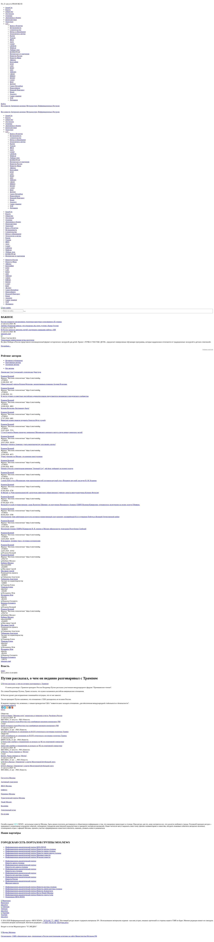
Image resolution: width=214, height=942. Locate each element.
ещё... (7, 24)
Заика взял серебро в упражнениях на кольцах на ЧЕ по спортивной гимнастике (31, 746)
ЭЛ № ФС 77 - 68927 (51, 920)
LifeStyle (13, 46)
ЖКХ (12, 40)
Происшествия (11, 20)
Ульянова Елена (7, 587)
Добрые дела (15, 50)
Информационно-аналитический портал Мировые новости (27, 855)
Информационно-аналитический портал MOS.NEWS (25, 847)
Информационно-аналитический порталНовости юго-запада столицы (20, 866)
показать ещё (6, 334)
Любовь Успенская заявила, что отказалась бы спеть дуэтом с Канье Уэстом (30, 326)
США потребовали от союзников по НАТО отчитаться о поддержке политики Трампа (34, 736)
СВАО (12, 74)
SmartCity (8, 8)
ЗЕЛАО (13, 84)
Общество (9, 12)
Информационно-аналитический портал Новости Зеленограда (29, 891)
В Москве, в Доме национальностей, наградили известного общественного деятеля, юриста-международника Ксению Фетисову (50, 493)
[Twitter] (5, 707)
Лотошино (14, 100)
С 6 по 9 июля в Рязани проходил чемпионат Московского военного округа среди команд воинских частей (41, 432)
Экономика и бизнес (13, 18)
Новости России (16, 56)
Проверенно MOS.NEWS (15, 897)
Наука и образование (18, 32)
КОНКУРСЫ (15, 52)
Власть (8, 10)
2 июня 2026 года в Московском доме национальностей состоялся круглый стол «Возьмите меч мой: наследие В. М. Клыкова (49, 480)
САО (11, 66)
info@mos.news (62, 922)
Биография (14, 62)
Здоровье (8, 16)
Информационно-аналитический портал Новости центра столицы (30, 849)
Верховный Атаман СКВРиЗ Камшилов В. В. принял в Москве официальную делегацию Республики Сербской (43, 529)
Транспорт (9, 22)
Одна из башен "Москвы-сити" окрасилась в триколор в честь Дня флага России (31, 716)
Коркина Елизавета (8, 603)
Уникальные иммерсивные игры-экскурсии (17, 340)
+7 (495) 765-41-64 (49, 922)
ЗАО (11, 70)
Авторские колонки (18, 106)
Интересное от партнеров (19, 54)
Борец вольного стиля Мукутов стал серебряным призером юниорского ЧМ (30, 726)
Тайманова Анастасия (9, 579)
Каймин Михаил (7, 563)
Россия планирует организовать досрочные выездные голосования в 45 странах (31, 322)
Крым (12, 92)
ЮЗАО (12, 78)
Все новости (5, 106)
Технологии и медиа (17, 34)
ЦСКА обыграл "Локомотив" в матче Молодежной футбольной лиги (27, 766)
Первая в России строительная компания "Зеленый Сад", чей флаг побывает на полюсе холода (37, 468)
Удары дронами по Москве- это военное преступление (21, 456)
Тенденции (9, 14)
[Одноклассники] (7, 707)
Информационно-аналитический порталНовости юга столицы (20, 870)
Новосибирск (15, 88)
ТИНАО (13, 72)
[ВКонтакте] (2, 707)
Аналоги (13, 94)
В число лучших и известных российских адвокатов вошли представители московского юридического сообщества (44, 396)
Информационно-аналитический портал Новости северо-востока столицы (33, 889)
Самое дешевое (15, 96)
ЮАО (12, 68)
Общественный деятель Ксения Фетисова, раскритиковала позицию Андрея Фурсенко (34, 384)
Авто (12, 42)
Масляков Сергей (7, 571)
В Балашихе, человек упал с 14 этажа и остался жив (20, 541)
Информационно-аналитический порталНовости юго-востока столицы (20, 874)
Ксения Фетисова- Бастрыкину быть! (15, 408)
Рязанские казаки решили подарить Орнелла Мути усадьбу (23, 420)
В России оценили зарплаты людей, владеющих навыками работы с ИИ (28, 330)
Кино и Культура (16, 26)
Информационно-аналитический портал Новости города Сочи (29, 895)
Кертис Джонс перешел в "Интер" (14, 756)
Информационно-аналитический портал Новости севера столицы (30, 851)
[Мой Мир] (10, 707)
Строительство (15, 30)
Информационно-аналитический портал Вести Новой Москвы (29, 893)
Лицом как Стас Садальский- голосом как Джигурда (21, 372)
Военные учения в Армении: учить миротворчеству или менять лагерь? (28, 444)
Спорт (12, 44)
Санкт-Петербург (16, 86)
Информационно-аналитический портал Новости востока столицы (31, 887)
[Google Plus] (12, 707)
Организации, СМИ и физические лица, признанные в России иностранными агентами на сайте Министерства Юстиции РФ (49, 936)
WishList (13, 48)
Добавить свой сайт (207, 349)
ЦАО (12, 64)
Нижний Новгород (17, 90)
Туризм (12, 38)
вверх (3, 710)
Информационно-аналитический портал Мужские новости (27, 857)
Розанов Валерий (7, 376)
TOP (11, 98)
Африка (13, 60)
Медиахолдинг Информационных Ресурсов (43, 106)
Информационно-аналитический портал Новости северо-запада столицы (33, 853)
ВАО (11, 82)
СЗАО (12, 80)
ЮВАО (12, 76)
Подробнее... (6, 346)
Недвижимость (15, 28)
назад (3, 671)
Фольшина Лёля (7, 595)
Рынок (12, 36)
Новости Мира (15, 58)
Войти (3, 104)
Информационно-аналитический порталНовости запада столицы (20, 862)
